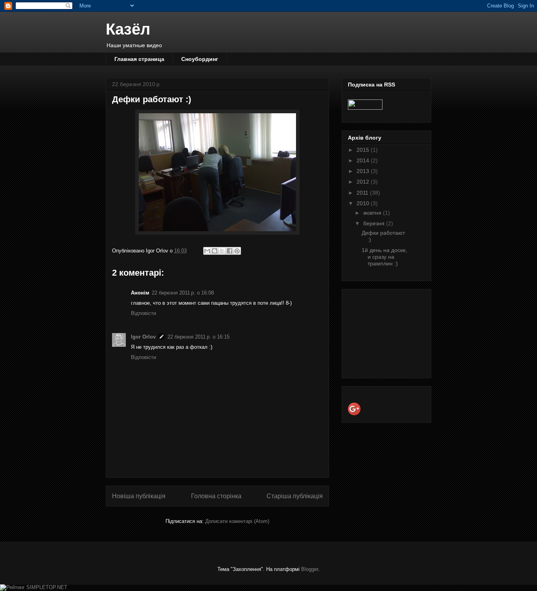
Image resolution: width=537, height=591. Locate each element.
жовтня (373, 213)
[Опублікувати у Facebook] (230, 251)
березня (374, 223)
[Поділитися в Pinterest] (237, 251)
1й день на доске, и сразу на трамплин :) (384, 257)
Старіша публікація (295, 496)
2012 (364, 182)
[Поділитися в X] (222, 251)
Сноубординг (199, 59)
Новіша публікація (139, 496)
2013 (364, 171)
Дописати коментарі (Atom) (237, 521)
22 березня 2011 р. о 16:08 (183, 293)
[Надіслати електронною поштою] (207, 251)
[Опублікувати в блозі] (215, 251)
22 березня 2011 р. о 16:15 (198, 337)
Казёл (128, 29)
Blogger (309, 569)
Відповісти (143, 313)
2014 (364, 160)
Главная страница (139, 59)
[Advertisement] (387, 331)
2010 (364, 203)
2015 (364, 150)
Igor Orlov (143, 337)
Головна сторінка (216, 496)
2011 (363, 193)
